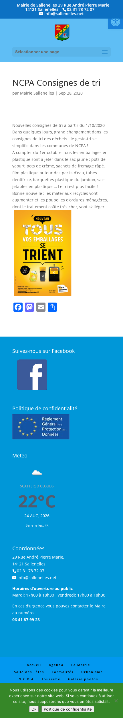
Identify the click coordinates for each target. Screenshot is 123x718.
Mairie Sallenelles (37, 93)
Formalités (63, 672)
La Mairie (80, 665)
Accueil (34, 665)
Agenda (56, 665)
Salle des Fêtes (29, 672)
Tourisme (50, 679)
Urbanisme (92, 672)
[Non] (116, 700)
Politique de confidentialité (68, 709)
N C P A (26, 679)
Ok (33, 709)
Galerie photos (83, 679)
